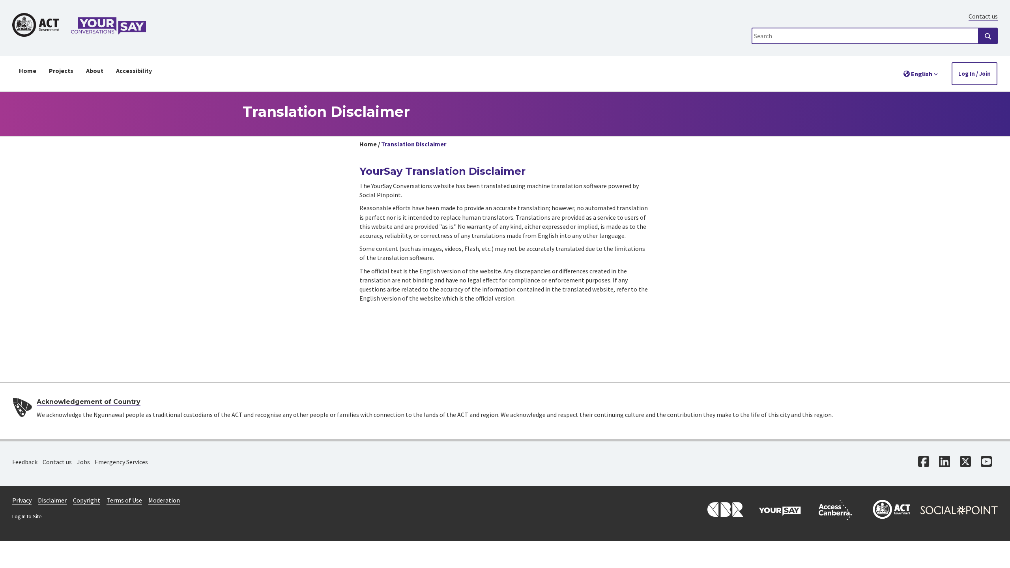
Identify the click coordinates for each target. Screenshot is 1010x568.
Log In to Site (27, 516)
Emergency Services (121, 462)
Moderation (164, 500)
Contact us (983, 16)
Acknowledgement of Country (88, 401)
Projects (61, 71)
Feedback (24, 462)
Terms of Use (124, 500)
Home (27, 71)
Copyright (86, 500)
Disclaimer (52, 500)
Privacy (22, 500)
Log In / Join (974, 73)
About (94, 71)
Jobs (83, 462)
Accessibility (134, 71)
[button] (920, 73)
